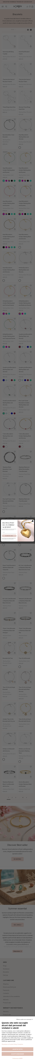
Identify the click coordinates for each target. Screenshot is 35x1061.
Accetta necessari (17, 1054)
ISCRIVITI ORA (9, 535)
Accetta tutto (18, 1049)
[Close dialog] (32, 521)
